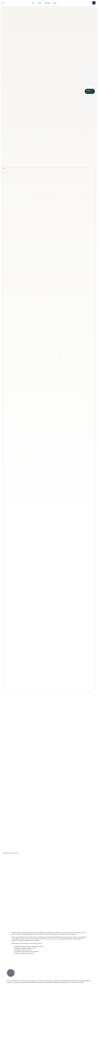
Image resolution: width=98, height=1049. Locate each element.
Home (33, 3)
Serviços (40, 3)
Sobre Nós (47, 3)
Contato (55, 3)
